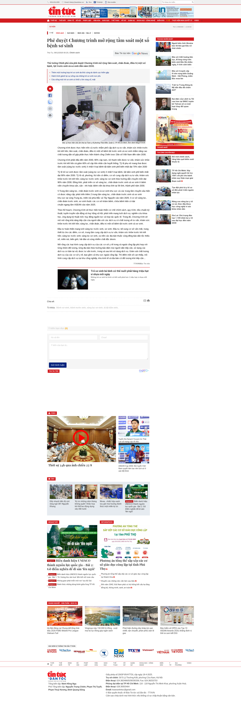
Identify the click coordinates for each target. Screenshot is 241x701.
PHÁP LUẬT (87, 20)
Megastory (129, 501)
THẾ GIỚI (62, 20)
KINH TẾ (71, 20)
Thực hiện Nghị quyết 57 (182, 20)
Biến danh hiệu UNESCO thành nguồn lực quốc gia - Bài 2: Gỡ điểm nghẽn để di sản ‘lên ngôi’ (136, 506)
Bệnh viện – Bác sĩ (84, 33)
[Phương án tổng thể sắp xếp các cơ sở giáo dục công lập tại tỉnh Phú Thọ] (125, 541)
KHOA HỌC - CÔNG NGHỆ (146, 20)
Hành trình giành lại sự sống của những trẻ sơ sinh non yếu (76, 76)
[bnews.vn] (112, 653)
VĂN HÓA (96, 20)
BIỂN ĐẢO (160, 20)
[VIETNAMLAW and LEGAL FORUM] (71, 652)
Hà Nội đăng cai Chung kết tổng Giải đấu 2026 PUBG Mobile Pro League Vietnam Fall (63, 630)
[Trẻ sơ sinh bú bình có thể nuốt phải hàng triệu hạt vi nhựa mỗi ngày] (73, 279)
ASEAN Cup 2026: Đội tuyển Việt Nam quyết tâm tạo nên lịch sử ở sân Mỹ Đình (132, 468)
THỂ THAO (115, 20)
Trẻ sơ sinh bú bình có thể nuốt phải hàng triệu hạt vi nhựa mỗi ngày (120, 272)
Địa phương (178, 664)
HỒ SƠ (123, 20)
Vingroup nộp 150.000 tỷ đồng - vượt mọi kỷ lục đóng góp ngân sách (101, 629)
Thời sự (53, 20)
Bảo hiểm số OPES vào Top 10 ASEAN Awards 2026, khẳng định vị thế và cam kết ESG (176, 630)
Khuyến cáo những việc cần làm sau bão (118, 581)
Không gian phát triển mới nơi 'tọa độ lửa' (70, 581)
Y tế (168, 20)
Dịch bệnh (70, 33)
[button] (146, 493)
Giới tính (97, 33)
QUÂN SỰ (131, 20)
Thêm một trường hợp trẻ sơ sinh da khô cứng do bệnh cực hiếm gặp (80, 72)
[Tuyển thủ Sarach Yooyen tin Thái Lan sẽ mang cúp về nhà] (133, 426)
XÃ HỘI (78, 20)
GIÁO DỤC (105, 20)
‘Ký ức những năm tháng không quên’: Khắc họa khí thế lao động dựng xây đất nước (86, 505)
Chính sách (60, 33)
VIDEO (196, 20)
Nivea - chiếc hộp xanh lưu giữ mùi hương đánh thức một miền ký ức (111, 504)
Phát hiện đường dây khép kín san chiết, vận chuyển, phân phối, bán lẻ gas (138, 630)
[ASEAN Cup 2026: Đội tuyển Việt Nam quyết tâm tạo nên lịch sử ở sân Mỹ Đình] (133, 453)
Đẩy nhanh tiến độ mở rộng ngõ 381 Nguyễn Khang (59, 504)
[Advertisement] (98, 319)
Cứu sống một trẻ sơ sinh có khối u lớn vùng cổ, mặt (73, 79)
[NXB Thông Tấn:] (97, 653)
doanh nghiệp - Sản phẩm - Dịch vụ (62, 603)
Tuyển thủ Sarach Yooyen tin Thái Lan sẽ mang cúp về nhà (132, 440)
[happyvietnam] (83, 650)
